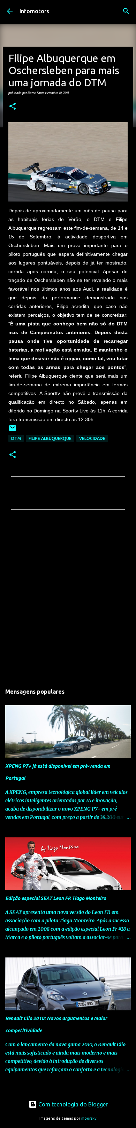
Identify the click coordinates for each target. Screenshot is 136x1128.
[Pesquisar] (126, 11)
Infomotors (34, 11)
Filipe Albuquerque (50, 438)
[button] (12, 106)
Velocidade (92, 438)
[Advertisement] (68, 599)
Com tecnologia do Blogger (72, 1104)
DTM (16, 438)
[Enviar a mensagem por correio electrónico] (12, 430)
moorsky (89, 1118)
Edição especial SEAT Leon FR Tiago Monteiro (55, 898)
